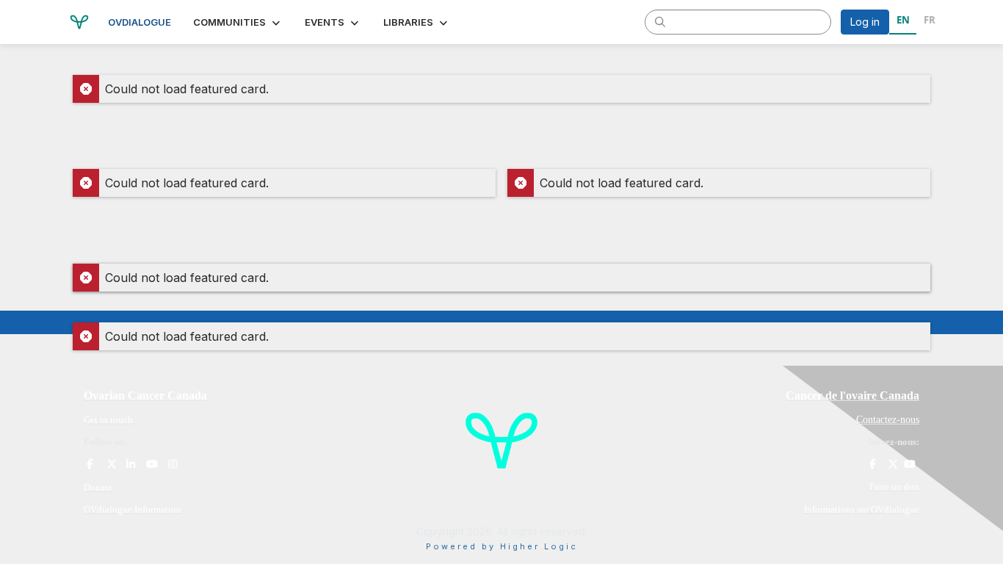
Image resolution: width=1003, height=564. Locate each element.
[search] (660, 21)
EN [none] (903, 19)
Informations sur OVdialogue (861, 509)
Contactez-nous (887, 419)
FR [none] (929, 19)
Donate (98, 487)
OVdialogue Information (132, 509)
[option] (929, 22)
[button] (238, 22)
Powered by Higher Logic (502, 546)
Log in (865, 21)
